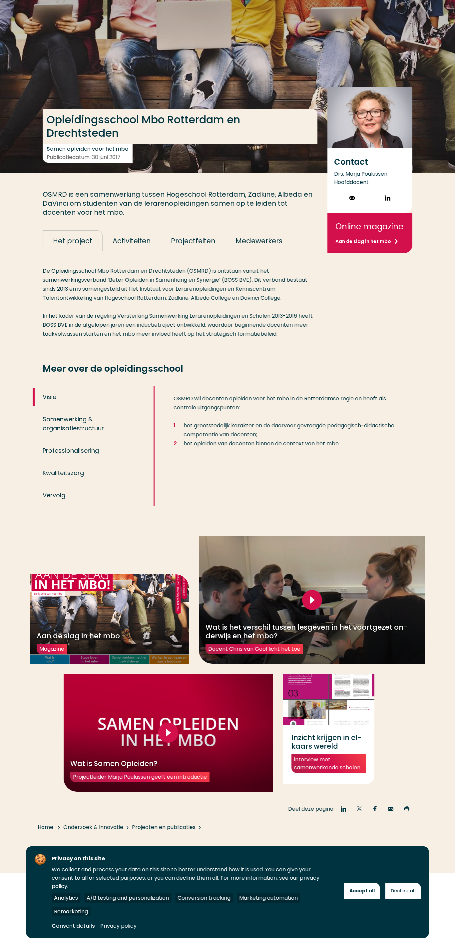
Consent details (73, 926)
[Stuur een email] (352, 199)
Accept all (362, 890)
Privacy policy (118, 926)
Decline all (403, 890)
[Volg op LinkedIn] (387, 199)
